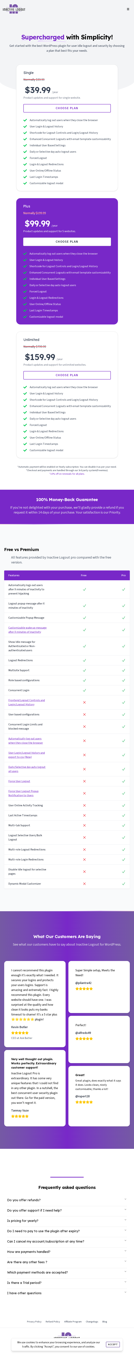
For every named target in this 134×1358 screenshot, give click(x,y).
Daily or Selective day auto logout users (53, 152)
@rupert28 (82, 1096)
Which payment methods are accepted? (37, 1272)
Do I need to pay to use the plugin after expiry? (43, 1231)
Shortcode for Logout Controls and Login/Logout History (64, 133)
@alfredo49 (83, 1033)
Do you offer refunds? (24, 1200)
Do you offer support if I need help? (34, 1210)
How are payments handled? (28, 1252)
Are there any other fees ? (27, 1262)
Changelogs (92, 1321)
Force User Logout (19, 781)
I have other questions (24, 1293)
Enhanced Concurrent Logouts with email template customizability (70, 139)
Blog (104, 1321)
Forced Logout (38, 158)
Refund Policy (53, 1321)
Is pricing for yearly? (22, 1221)
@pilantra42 (83, 983)
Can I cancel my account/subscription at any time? (45, 1241)
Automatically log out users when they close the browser (64, 120)
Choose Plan (67, 108)
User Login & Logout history (46, 126)
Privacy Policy (34, 1321)
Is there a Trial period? (24, 1283)
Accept (113, 1344)
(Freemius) (102, 470)
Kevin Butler (19, 1027)
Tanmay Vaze (20, 1110)
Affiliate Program (73, 1321)
